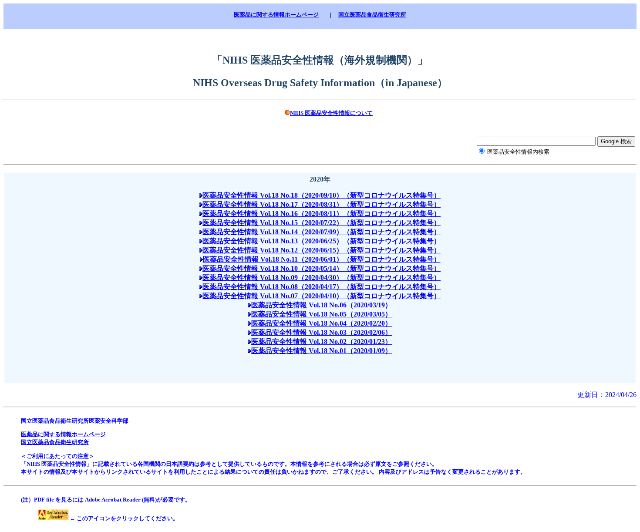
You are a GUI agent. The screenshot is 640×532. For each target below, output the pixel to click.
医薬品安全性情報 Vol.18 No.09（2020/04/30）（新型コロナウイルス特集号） (321, 277)
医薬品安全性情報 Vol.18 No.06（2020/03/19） (321, 305)
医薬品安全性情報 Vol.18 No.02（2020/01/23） (321, 341)
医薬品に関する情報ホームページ (276, 14)
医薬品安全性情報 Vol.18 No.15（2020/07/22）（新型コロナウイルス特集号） (321, 222)
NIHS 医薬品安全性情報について (331, 113)
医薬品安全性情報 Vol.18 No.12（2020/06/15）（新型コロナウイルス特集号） (321, 250)
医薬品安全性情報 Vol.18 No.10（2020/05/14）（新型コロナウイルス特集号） (321, 268)
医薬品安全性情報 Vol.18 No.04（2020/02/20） (321, 323)
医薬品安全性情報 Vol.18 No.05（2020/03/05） (321, 314)
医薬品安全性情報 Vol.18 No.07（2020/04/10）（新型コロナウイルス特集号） (321, 296)
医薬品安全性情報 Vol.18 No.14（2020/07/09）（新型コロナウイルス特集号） (321, 232)
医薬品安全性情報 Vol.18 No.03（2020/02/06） (321, 332)
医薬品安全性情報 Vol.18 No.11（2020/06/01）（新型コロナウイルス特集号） (322, 259)
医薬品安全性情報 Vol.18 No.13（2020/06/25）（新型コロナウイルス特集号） (321, 241)
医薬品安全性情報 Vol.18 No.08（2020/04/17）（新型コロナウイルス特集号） (321, 286)
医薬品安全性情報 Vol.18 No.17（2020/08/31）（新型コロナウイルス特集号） (321, 204)
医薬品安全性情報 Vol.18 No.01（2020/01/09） (321, 350)
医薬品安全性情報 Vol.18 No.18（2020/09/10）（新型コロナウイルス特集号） (321, 195)
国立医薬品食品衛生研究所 (372, 14)
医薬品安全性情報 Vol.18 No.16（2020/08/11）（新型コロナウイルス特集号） (321, 213)
